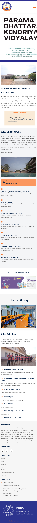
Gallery (3, 461)
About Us (3, 464)
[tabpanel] (18, 317)
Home (3, 458)
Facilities (3, 470)
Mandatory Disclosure (7, 473)
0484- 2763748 (11, 183)
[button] (34, 7)
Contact (3, 475)
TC (2, 467)
